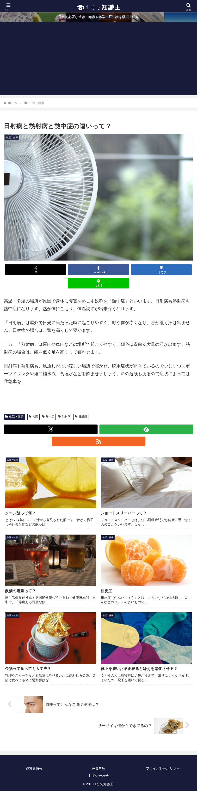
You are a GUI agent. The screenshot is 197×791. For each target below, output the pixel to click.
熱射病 (66, 416)
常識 (35, 416)
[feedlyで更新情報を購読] (146, 429)
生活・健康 (16, 416)
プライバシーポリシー (163, 768)
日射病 (82, 416)
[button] (182, 672)
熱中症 (50, 416)
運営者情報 (34, 768)
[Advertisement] (98, 61)
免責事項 (98, 768)
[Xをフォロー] (51, 429)
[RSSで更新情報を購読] (98, 441)
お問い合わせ (98, 776)
